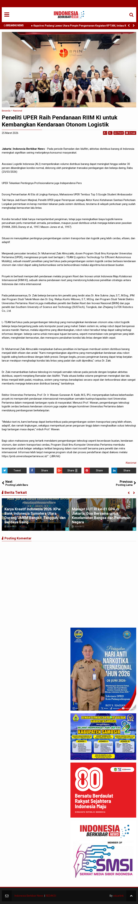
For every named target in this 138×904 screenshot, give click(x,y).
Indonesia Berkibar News (28, 895)
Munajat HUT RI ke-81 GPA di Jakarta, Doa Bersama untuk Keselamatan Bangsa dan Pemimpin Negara (101, 515)
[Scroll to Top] (131, 895)
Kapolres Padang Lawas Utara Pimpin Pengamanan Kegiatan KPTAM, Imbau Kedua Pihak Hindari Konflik (82, 26)
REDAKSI (51, 895)
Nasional (130, 462)
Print (120, 133)
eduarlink (118, 895)
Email (132, 133)
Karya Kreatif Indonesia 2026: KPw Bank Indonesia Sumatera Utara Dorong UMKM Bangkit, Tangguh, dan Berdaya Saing (35, 515)
